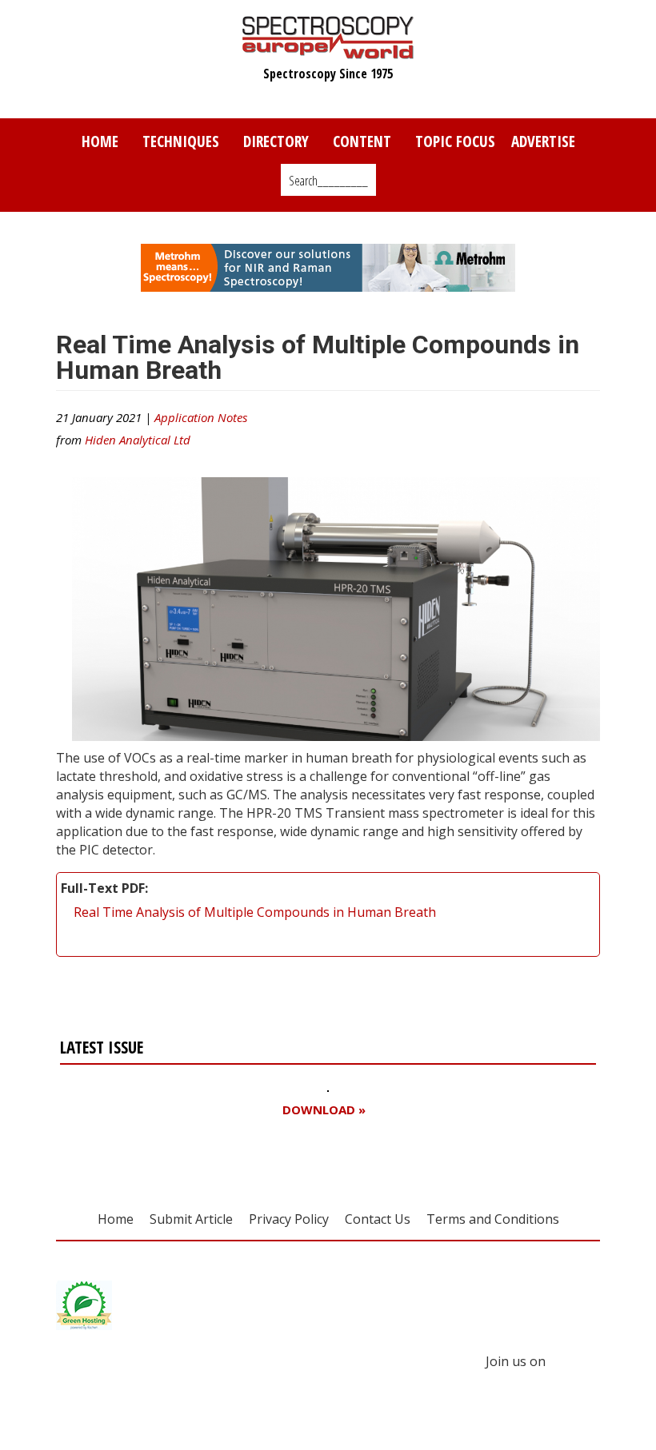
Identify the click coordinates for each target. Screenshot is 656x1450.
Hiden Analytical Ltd (137, 440)
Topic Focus (455, 141)
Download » (324, 1110)
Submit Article (191, 1219)
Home (100, 141)
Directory (276, 141)
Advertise (543, 141)
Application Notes (200, 417)
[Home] (328, 51)
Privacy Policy (289, 1219)
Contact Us (377, 1219)
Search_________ (328, 180)
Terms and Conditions (492, 1219)
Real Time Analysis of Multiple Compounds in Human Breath (255, 912)
